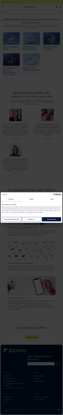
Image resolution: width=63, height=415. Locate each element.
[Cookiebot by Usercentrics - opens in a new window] (54, 194)
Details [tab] (31, 199)
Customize (30, 219)
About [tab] (52, 199)
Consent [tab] (11, 199)
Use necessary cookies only (11, 219)
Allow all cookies (51, 219)
